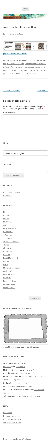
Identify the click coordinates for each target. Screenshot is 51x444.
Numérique (8, 231)
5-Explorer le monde (15, 63)
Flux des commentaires (12, 419)
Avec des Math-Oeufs (34, 376)
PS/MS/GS (20, 73)
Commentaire (9, 112)
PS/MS (6, 215)
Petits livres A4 (9, 284)
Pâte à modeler (9, 281)
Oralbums (7, 277)
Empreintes (17, 380)
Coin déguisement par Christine (25, 373)
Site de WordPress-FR (12, 422)
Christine (7, 366)
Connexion (7, 412)
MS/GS (6, 218)
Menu (25, 9)
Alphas (6, 245)
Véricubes (42, 90)
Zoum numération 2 (21, 363)
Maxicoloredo (9, 287)
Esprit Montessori (10, 258)
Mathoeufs (7, 271)
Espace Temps (34, 67)
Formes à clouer (11, 90)
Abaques (7, 248)
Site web (7, 164)
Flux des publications (12, 416)
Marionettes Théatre (11, 268)
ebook (9, 238)
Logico (5, 264)
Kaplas (6, 261)
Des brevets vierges (11, 192)
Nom (6, 143)
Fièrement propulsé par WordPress (17, 439)
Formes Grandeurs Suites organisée (28, 70)
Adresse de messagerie (14, 153)
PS (4, 212)
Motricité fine (8, 274)
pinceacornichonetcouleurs (15, 53)
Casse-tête (7, 251)
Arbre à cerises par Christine (28, 396)
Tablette (8, 235)
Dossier (6, 254)
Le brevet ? (7, 195)
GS (4, 225)
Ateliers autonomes (19, 67)
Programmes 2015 (10, 228)
